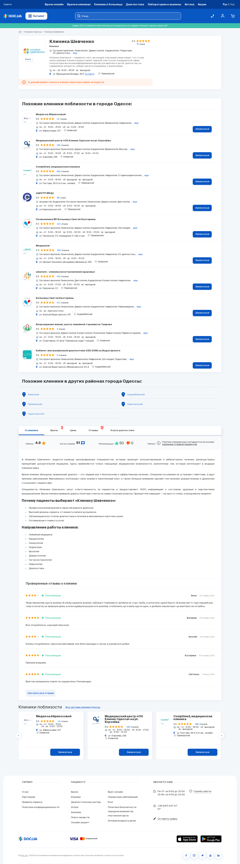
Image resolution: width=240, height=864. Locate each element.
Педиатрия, (126, 50)
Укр (232, 4)
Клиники (76, 797)
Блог (110, 802)
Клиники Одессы (31, 32)
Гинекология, (81, 50)
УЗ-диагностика (61, 53)
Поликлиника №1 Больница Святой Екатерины (66, 219)
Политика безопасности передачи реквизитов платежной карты (122, 811)
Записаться (202, 129)
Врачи (56, 429)
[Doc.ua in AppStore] (187, 838)
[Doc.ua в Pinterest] (218, 855)
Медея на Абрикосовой (51, 114)
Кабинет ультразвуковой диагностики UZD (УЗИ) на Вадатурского (78, 351)
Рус (225, 4)
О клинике (31, 430)
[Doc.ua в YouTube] (210, 855)
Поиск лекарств (80, 817)
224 (59, 224)
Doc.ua (24, 855)
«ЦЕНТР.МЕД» (45, 193)
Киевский (33, 394)
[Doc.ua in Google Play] (211, 838)
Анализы (76, 812)
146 (58, 276)
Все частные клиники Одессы (83, 707)
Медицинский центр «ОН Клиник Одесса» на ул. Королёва (73, 141)
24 (58, 119)
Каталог (38, 15)
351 (58, 198)
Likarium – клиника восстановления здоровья (65, 272)
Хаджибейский (136, 394)
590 (58, 171)
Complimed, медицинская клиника (58, 167)
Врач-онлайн (115, 792)
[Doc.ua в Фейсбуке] (186, 855)
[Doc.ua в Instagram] (194, 855)
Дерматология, (97, 50)
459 (59, 250)
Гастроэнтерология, (63, 50)
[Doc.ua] (13, 16)
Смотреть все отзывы (40, 693)
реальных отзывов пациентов (179, 444)
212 (58, 303)
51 (138, 44)
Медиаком (43, 246)
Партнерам (28, 797)
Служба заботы (202, 791)
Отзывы (96, 429)
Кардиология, (112, 50)
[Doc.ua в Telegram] (202, 855)
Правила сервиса (32, 802)
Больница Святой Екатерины (55, 298)
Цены (73, 430)
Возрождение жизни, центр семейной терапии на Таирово (74, 324)
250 (58, 145)
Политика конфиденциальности (40, 807)
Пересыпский (135, 404)
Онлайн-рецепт (80, 822)
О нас (25, 792)
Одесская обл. (36, 413)
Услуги (74, 807)
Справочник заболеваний (123, 797)
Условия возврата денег (122, 820)
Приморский (35, 404)
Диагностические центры (86, 802)
